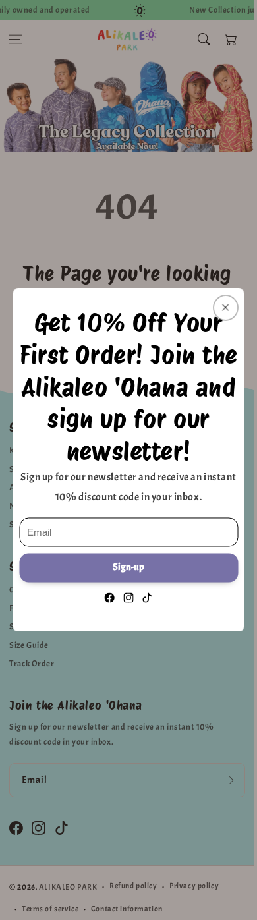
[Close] (225, 307)
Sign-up (128, 566)
